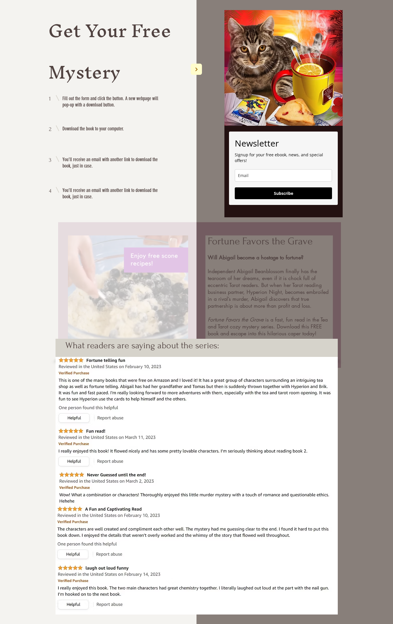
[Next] (196, 69)
